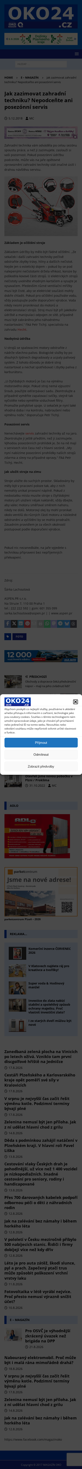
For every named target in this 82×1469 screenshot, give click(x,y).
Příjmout (41, 742)
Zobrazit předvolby (41, 766)
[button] (75, 702)
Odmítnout (41, 754)
